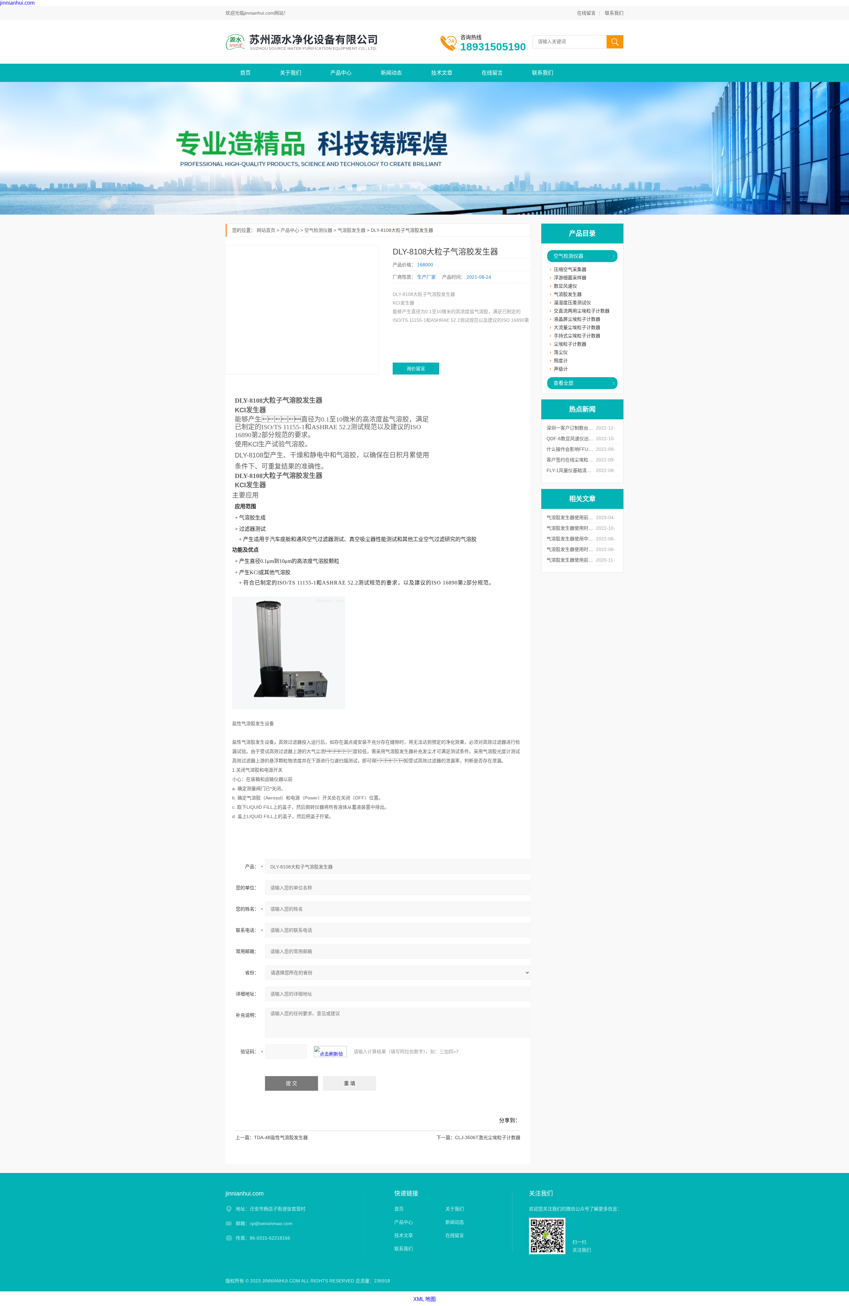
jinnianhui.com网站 (264, 13)
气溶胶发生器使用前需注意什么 (579, 517)
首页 (245, 73)
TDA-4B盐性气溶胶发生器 (281, 1137)
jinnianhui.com (17, 3)
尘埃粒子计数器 (570, 344)
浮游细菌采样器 (570, 277)
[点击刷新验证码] (330, 1051)
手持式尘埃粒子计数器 (577, 335)
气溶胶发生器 (568, 294)
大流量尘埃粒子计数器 (577, 327)
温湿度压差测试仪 (572, 302)
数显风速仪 (565, 286)
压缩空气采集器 (570, 269)
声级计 (561, 369)
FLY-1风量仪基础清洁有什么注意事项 (585, 470)
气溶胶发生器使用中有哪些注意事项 (584, 538)
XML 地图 (424, 1299)
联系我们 (614, 13)
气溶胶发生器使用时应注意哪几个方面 (586, 528)
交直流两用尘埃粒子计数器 (582, 310)
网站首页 (266, 230)
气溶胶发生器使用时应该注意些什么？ (586, 549)
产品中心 (341, 73)
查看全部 (563, 383)
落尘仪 (561, 352)
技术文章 (441, 73)
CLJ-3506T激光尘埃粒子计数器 (487, 1137)
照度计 (561, 360)
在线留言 (586, 13)
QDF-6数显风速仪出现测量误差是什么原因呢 (593, 438)
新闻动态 (391, 73)
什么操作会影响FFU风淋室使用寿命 (584, 449)
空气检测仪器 (568, 256)
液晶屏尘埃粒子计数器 (577, 319)
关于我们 (290, 73)
